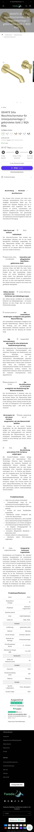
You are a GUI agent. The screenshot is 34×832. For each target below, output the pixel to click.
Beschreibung (9, 191)
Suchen (5, 751)
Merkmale (21, 191)
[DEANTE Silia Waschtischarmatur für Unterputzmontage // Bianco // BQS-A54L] (11, 134)
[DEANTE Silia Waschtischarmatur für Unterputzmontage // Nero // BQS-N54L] (28, 134)
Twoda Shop (13, 831)
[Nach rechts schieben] (20, 102)
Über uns (5, 769)
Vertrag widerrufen (17, 784)
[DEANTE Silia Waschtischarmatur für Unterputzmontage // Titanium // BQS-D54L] (20, 134)
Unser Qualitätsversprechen (10, 762)
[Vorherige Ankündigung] (3, 2)
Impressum (6, 736)
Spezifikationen (17, 193)
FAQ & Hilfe (6, 777)
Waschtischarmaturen (10, 37)
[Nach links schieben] (13, 102)
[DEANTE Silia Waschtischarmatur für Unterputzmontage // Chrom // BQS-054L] (7, 134)
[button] (3, 6)
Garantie (5, 773)
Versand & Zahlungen (8, 766)
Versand (8, 140)
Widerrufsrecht (7, 744)
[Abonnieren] (29, 813)
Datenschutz (6, 747)
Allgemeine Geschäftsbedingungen (12, 740)
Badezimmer (8, 35)
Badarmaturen (18, 35)
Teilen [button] (4, 107)
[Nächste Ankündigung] (31, 2)
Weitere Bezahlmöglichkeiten (17, 172)
